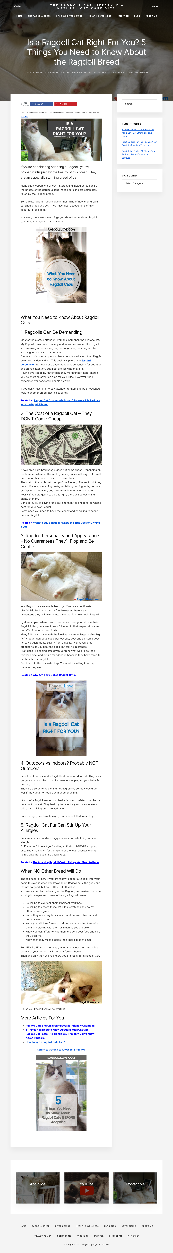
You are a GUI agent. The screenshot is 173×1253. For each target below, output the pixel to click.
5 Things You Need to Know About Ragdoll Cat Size (57, 1029)
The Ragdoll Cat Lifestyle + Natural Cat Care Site (87, 7)
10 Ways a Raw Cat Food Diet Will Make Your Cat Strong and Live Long (138, 132)
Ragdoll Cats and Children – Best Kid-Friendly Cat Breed (60, 1025)
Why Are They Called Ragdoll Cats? (54, 674)
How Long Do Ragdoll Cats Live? (45, 1042)
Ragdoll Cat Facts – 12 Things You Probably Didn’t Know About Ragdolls (138, 154)
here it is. (24, 117)
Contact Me (135, 1184)
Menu (155, 6)
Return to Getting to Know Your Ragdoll (61, 1049)
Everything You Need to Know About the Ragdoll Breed (60, 72)
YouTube (86, 1184)
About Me (37, 1184)
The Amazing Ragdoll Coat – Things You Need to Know (66, 862)
